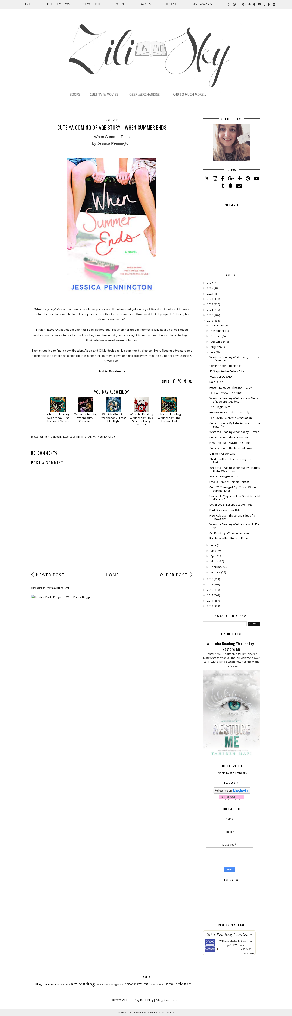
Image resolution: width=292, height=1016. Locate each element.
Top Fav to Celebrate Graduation (230, 418)
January (216, 572)
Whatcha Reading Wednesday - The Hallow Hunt (169, 417)
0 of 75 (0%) (247, 949)
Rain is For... (217, 382)
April (213, 556)
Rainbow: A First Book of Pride (228, 538)
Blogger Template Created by (146, 1012)
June (213, 545)
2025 (210, 288)
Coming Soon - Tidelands (225, 366)
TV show (65, 984)
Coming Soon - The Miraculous (229, 437)
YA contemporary (106, 436)
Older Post (174, 574)
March (215, 561)
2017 (210, 584)
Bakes (146, 4)
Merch (122, 4)
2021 (210, 310)
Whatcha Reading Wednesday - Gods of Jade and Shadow (233, 399)
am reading (83, 984)
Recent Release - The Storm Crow (230, 387)
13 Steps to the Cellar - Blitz (226, 371)
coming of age (47, 436)
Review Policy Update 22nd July (229, 412)
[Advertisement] (111, 536)
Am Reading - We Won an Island (230, 533)
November (217, 331)
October (216, 336)
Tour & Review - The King (225, 393)
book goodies (116, 984)
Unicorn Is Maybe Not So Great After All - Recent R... (234, 497)
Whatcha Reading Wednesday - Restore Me (232, 646)
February (216, 567)
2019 (210, 320)
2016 (210, 590)
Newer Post (50, 574)
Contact (172, 4)
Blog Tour (42, 984)
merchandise (158, 984)
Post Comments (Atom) (59, 588)
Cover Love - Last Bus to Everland (230, 505)
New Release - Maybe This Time (230, 443)
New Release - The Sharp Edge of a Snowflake (232, 517)
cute (58, 436)
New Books (93, 4)
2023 (210, 299)
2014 (210, 601)
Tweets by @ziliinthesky (231, 773)
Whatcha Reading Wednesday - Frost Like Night (113, 417)
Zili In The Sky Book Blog (137, 1000)
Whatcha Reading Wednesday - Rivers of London (234, 358)
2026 (210, 283)
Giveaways (202, 4)
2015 (210, 595)
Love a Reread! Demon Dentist (229, 482)
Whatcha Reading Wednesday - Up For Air (234, 526)
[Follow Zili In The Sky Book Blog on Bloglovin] (231, 793)
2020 (210, 315)
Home (26, 4)
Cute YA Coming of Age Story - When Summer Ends (232, 489)
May (213, 551)
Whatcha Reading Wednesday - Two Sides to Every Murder (141, 419)
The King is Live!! (219, 407)
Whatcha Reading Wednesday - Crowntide (85, 417)
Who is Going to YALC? (223, 476)
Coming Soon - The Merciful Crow (230, 448)
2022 (210, 304)
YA (94, 436)
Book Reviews (57, 4)
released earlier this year (77, 436)
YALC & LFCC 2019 (220, 376)
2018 (210, 579)
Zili (221, 941)
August (215, 347)
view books (249, 952)
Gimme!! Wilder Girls (222, 454)
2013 (210, 606)
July (213, 352)
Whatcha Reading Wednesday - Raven (234, 432)
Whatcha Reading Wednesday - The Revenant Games (58, 417)
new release (178, 984)
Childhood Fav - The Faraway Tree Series (231, 460)
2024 (210, 293)
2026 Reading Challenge (229, 934)
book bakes (102, 984)
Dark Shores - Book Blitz (224, 510)
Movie (55, 984)
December (217, 325)
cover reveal (137, 984)
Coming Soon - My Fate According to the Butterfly (234, 424)
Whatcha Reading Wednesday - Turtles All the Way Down (234, 469)
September (218, 342)
